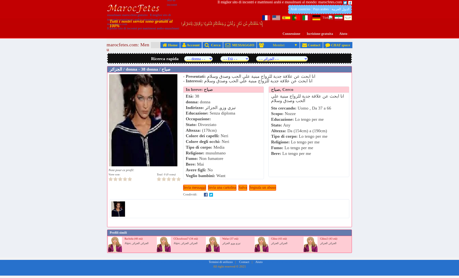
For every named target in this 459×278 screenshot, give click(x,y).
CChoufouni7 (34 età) (186, 238)
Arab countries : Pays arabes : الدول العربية (320, 9)
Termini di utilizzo (221, 262)
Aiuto (343, 34)
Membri (278, 45)
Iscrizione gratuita (320, 34)
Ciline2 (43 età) (328, 238)
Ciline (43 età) (279, 238)
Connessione (291, 34)
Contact (313, 45)
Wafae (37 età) (230, 238)
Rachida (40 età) (134, 238)
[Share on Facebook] (206, 194)
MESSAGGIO (242, 45)
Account (193, 45)
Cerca (215, 45)
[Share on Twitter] (211, 194)
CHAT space (340, 45)
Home (172, 45)
